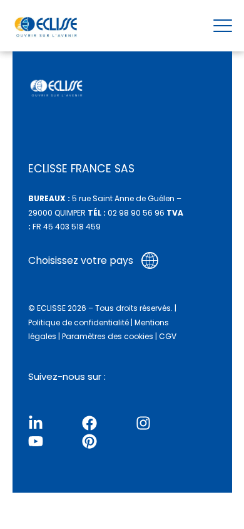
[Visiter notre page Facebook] (89, 423)
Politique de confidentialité (78, 322)
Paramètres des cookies (107, 336)
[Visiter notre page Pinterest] (89, 441)
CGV (167, 336)
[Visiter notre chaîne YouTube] (35, 441)
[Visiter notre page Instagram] (143, 423)
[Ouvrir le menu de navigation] (222, 25)
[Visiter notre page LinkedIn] (35, 423)
